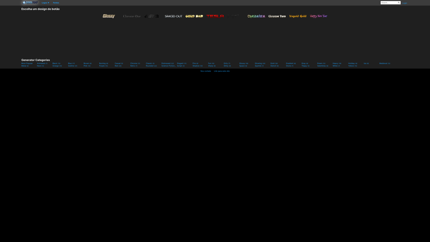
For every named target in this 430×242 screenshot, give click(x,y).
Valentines (322, 66)
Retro (133, 66)
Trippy (306, 66)
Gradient (291, 63)
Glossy (243, 63)
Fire (195, 63)
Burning (103, 63)
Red (118, 66)
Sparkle (259, 66)
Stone (289, 66)
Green (321, 63)
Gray (305, 63)
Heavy (337, 63)
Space (243, 66)
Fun (211, 63)
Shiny (227, 66)
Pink (87, 66)
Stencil (274, 66)
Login (404, 3)
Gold (274, 63)
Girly (227, 63)
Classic (150, 63)
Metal (25, 66)
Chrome (135, 63)
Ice (366, 63)
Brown (88, 63)
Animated (42, 63)
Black (56, 63)
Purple (103, 66)
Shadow (198, 66)
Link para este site (222, 71)
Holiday (352, 63)
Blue (71, 63)
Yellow (352, 66)
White (336, 66)
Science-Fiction (168, 66)
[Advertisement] (11, 41)
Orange (57, 66)
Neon (40, 66)
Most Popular (27, 63)
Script (181, 66)
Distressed (167, 63)
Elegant (181, 63)
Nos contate (206, 71)
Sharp (212, 66)
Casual (119, 63)
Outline (72, 66)
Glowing (260, 63)
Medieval (384, 63)
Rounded (151, 66)
